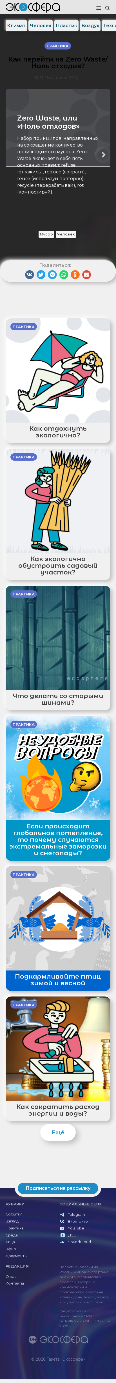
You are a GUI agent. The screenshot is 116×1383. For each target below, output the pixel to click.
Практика (15, 1228)
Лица (10, 1242)
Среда (12, 1235)
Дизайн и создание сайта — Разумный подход (78, 1364)
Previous (12, 154)
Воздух (90, 25)
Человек (41, 25)
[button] (99, 8)
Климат (16, 25)
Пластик (66, 25)
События (14, 1214)
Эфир (11, 1249)
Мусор (46, 234)
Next (103, 154)
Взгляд (12, 1221)
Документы (16, 1256)
